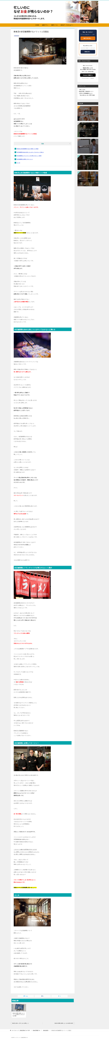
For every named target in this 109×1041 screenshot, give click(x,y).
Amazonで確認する (88, 75)
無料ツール (54, 25)
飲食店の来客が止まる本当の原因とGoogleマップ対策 (87, 113)
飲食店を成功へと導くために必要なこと (20, 1023)
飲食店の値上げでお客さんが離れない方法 (88, 162)
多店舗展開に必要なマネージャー (25, 159)
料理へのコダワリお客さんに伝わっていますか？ (88, 179)
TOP (21, 1030)
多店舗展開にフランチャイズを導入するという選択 (29, 155)
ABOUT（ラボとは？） (67, 25)
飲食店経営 (16, 35)
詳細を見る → (88, 51)
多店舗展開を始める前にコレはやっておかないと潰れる (30, 152)
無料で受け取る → (88, 38)
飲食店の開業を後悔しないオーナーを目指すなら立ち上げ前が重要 (19, 1014)
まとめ (18, 162)
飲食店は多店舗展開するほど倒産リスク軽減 (27, 148)
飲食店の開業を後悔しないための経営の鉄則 (64, 1023)
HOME (37, 25)
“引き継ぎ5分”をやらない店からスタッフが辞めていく (87, 130)
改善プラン (45, 25)
